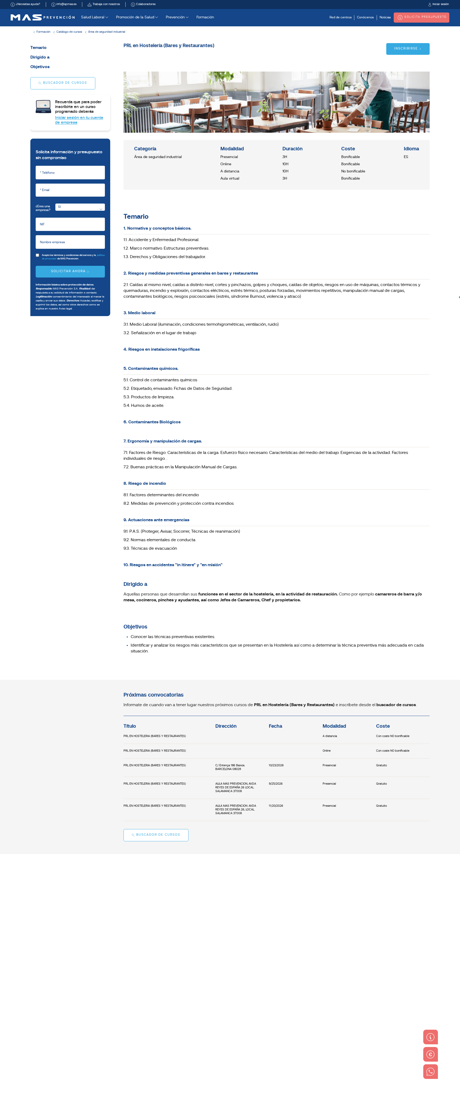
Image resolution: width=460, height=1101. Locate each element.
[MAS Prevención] (43, 17)
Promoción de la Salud (135, 17)
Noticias (385, 17)
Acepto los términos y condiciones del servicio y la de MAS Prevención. (73, 257)
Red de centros (341, 17)
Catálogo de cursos (69, 32)
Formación (205, 17)
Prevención (176, 17)
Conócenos (365, 17)
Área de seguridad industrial (106, 32)
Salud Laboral (93, 17)
